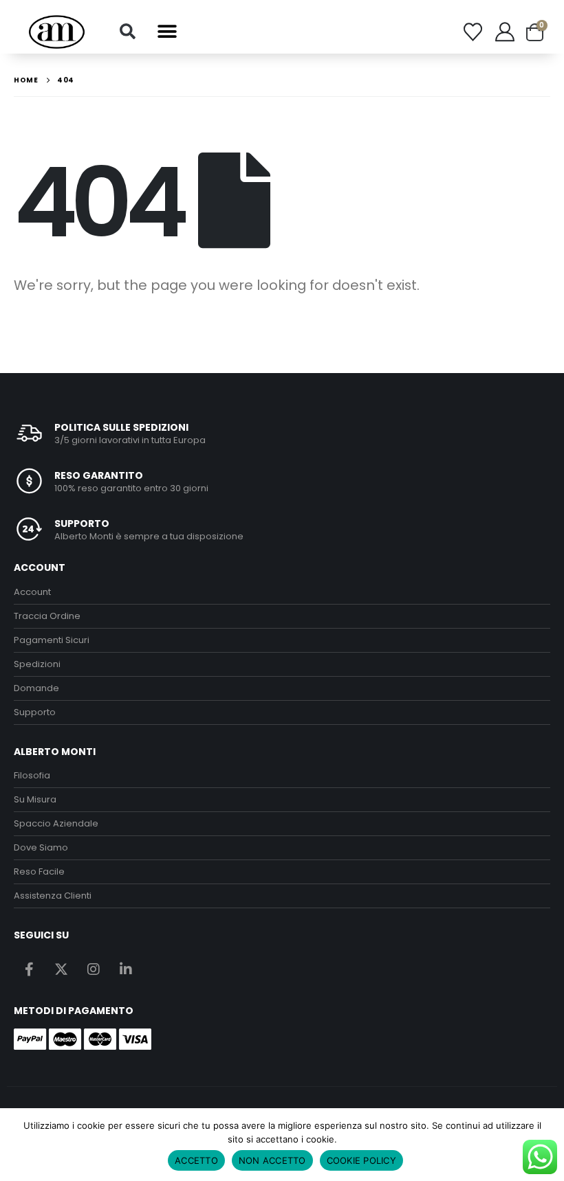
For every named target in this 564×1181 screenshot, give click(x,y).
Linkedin (126, 968)
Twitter (61, 968)
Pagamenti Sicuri (51, 639)
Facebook (29, 968)
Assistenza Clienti (52, 895)
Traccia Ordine (47, 615)
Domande (36, 688)
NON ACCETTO (272, 1160)
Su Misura (35, 799)
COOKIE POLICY (361, 1160)
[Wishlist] (473, 32)
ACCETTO (196, 1160)
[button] (127, 31)
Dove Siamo (41, 847)
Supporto (35, 712)
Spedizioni (37, 664)
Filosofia (32, 775)
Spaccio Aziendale (56, 823)
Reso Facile (39, 871)
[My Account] (505, 31)
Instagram (93, 968)
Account (32, 591)
